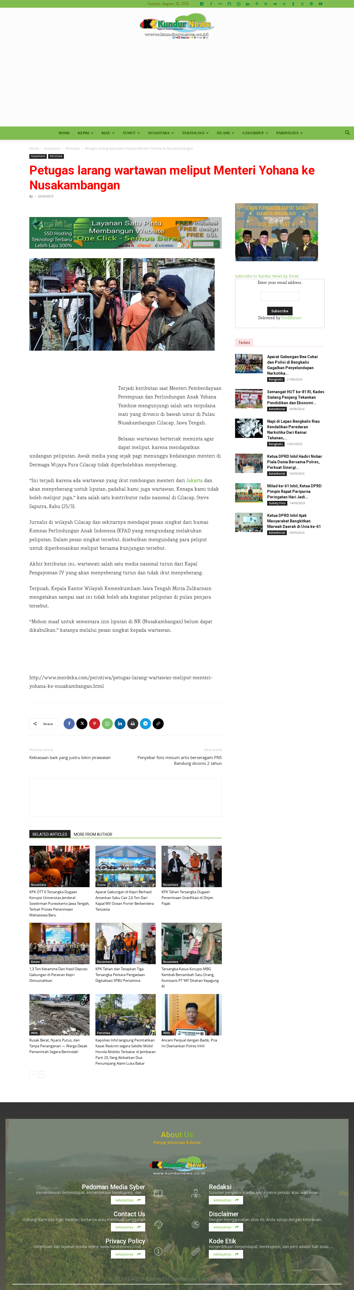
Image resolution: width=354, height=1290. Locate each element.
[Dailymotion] (202, 4)
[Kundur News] (177, 26)
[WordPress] (311, 4)
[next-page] (41, 1074)
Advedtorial (277, 409)
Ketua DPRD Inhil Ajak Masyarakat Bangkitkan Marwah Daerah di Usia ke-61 (294, 521)
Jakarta (194, 480)
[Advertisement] (177, 85)
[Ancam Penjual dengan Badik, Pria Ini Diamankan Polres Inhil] (192, 1014)
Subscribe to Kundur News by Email (266, 276)
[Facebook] (211, 4)
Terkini (244, 342)
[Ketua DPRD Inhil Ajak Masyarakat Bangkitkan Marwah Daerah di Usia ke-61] (249, 522)
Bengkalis (276, 379)
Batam (35, 962)
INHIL (34, 1033)
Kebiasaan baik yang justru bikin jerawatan (70, 757)
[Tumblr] (293, 4)
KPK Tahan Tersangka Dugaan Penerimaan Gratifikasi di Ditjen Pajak (187, 897)
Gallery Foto (277, 503)
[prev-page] (32, 1074)
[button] (347, 133)
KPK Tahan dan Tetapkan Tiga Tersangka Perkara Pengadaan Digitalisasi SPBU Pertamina (120, 974)
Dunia (101, 885)
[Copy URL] (158, 723)
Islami (223, 133)
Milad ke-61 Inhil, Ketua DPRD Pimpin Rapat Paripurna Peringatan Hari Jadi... (294, 491)
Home (64, 133)
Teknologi (193, 133)
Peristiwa (73, 148)
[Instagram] (238, 4)
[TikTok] (284, 4)
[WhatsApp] (107, 723)
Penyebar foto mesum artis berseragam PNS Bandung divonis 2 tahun (179, 760)
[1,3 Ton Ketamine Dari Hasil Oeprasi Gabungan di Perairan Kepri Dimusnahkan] (59, 943)
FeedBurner (291, 318)
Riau (105, 133)
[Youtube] (320, 4)
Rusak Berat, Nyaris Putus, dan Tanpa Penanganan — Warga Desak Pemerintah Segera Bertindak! (58, 1046)
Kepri (83, 133)
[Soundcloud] (275, 4)
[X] (302, 4)
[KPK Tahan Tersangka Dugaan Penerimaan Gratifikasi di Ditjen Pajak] (192, 866)
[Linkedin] (247, 4)
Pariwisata (287, 133)
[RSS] (266, 4)
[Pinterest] (257, 4)
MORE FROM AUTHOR (93, 834)
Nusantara (159, 133)
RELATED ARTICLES (50, 834)
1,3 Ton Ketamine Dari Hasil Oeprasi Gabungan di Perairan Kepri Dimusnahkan (58, 974)
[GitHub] (229, 4)
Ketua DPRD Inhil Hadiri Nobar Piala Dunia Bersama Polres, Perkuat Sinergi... (294, 462)
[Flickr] (220, 4)
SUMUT (129, 133)
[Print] (132, 723)
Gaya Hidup (253, 133)
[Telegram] (145, 723)
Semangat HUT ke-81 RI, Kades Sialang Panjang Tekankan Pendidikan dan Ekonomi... (295, 397)
